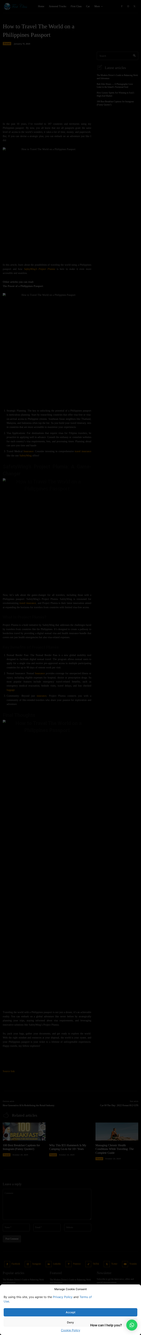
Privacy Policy (63, 1297)
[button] (131, 1325)
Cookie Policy (70, 1330)
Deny (70, 1322)
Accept (70, 1312)
